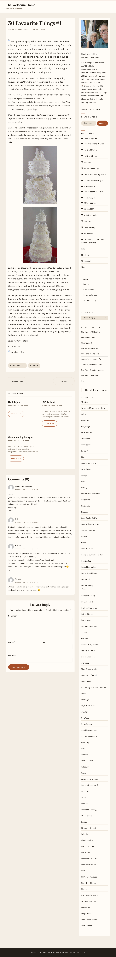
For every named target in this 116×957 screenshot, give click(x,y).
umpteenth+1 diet (88, 901)
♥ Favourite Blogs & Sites (92, 144)
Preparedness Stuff (89, 785)
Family (84, 487)
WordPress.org (89, 300)
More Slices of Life (89, 669)
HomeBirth (86, 579)
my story (34, 365)
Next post (63, 381)
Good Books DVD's (89, 518)
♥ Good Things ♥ (89, 139)
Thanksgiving (87, 840)
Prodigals (85, 791)
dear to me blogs (88, 463)
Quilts (83, 797)
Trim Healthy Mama (89, 895)
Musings (85, 699)
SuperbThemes (79, 952)
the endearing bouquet (20, 437)
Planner (84, 754)
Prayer (83, 773)
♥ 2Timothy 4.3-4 (89, 186)
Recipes (84, 803)
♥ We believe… (87, 233)
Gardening (85, 500)
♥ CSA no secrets (88, 203)
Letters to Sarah (88, 651)
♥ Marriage (86, 162)
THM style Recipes (89, 877)
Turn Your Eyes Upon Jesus (92, 370)
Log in (86, 284)
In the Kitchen (87, 614)
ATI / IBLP (85, 420)
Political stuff (87, 761)
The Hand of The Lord (90, 354)
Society (84, 822)
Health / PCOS (87, 548)
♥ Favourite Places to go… (92, 180)
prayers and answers (90, 779)
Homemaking (87, 585)
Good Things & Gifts (90, 524)
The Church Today (88, 846)
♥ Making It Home (89, 156)
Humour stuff (87, 602)
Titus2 (84, 889)
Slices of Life (86, 816)
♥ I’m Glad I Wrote (89, 150)
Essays (84, 475)
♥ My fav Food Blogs (90, 168)
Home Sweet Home (89, 573)
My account (86, 261)
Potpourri (85, 767)
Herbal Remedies (88, 567)
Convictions (86, 445)
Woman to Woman (89, 919)
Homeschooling (88, 596)
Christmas (85, 439)
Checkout (85, 255)
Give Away (85, 506)
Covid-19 (84, 451)
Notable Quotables (89, 730)
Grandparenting (88, 530)
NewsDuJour (86, 724)
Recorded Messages (90, 810)
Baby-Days (85, 426)
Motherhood (86, 681)
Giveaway (85, 512)
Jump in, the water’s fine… (92, 364)
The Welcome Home (20, 5)
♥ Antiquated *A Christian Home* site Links (92, 241)
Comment (13, 616)
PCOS (83, 748)
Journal (84, 632)
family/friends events (90, 493)
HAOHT (84, 536)
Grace (18, 579)
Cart (83, 249)
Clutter (84, 589)
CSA (83, 457)
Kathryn (84, 638)
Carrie (18, 545)
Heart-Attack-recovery (90, 561)
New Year (85, 718)
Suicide (84, 834)
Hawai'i (84, 542)
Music (83, 693)
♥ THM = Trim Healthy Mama (93, 174)
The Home (85, 852)
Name (11, 642)
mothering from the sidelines (94, 687)
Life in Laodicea (88, 657)
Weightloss (86, 913)
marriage (85, 663)
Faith (83, 481)
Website (12, 655)
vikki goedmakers (23, 486)
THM (83, 871)
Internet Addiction (89, 626)
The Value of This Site (90, 332)
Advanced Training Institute (93, 408)
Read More (16, 414)
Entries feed (88, 289)
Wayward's (85, 907)
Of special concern (89, 736)
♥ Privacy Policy (88, 227)
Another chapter (88, 337)
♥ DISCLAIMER (87, 209)
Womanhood (86, 926)
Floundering (86, 343)
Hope (83, 381)
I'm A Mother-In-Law (89, 608)
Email (44, 642)
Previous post (16, 381)
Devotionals (86, 469)
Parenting (85, 742)
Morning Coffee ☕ (89, 675)
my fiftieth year (17, 365)
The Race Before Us (89, 348)
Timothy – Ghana (88, 883)
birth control (86, 432)
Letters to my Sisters (90, 644)
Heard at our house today (92, 555)
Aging (83, 414)
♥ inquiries (86, 221)
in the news (86, 620)
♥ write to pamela (89, 215)
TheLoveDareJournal (90, 858)
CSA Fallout (48, 402)
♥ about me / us (88, 198)
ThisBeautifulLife (88, 864)
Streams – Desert (88, 828)
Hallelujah (14, 402)
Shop (83, 267)
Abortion (84, 402)
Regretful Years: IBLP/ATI (91, 359)
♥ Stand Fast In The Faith (92, 192)
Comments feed (90, 295)
